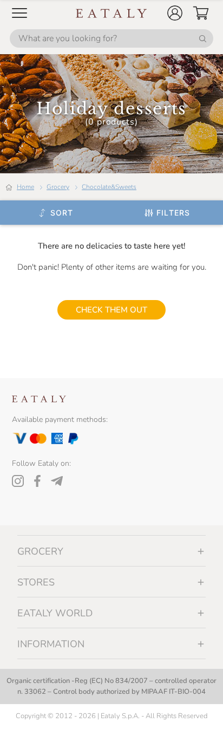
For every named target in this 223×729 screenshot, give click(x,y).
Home (25, 187)
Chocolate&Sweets (109, 187)
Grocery (58, 187)
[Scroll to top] (195, 708)
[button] (175, 13)
